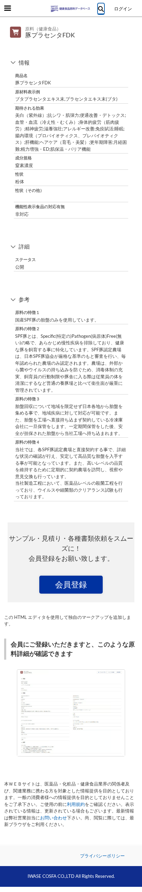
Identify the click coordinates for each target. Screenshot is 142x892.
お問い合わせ (53, 817)
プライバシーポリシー (102, 855)
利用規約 (76, 804)
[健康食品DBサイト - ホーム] (71, 8)
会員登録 (71, 584)
